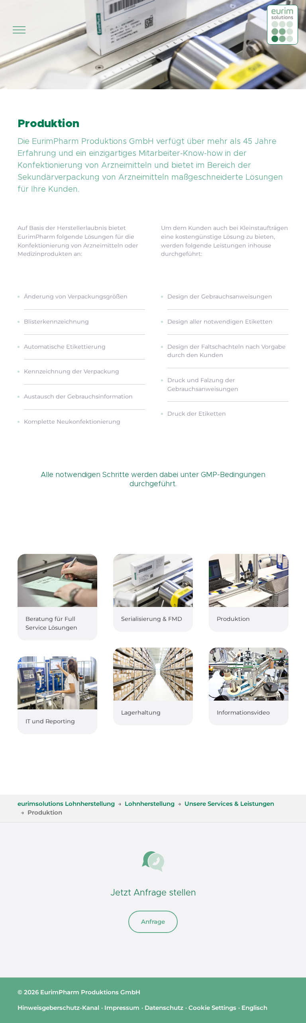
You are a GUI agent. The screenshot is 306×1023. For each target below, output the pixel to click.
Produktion (233, 618)
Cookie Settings (212, 1007)
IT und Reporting (50, 721)
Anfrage (153, 921)
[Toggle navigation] (19, 30)
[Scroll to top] (289, 1006)
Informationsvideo (243, 712)
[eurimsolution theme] (282, 25)
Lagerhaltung (141, 712)
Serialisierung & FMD (151, 618)
